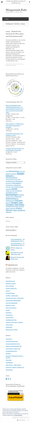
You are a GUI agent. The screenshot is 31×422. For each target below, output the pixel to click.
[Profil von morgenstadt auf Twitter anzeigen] (8, 379)
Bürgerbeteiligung (14, 171)
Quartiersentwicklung (10, 196)
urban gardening (19, 210)
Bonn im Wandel (10, 286)
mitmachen (8, 189)
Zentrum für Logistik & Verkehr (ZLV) (15, 367)
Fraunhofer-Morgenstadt (12, 341)
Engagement (14, 174)
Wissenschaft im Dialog (12, 329)
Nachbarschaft (18, 190)
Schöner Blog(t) (10, 317)
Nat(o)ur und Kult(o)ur (11, 308)
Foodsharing (9, 339)
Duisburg (8, 174)
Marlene (13, 257)
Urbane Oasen (9, 325)
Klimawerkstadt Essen (11, 351)
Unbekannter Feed (12, 265)
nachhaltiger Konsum (11, 192)
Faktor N (8, 291)
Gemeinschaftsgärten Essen (11, 179)
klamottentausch (9, 183)
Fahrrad (9, 175)
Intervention (19, 181)
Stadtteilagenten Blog (11, 320)
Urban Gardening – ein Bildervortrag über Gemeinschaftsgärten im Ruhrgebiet (15, 125)
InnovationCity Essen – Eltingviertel (15, 298)
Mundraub (8, 353)
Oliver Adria (9, 360)
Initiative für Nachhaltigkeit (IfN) (14, 346)
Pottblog (8, 310)
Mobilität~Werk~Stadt (10, 190)
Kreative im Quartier (18, 187)
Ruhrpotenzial (9, 315)
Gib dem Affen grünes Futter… (17, 253)
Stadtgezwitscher (10, 200)
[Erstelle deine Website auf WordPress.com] (15, 2)
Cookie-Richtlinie (18, 415)
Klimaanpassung (10, 185)
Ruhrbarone (8, 312)
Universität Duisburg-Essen (12, 206)
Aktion (7, 171)
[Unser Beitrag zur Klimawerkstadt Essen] (15, 97)
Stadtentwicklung (12, 198)
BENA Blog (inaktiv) (11, 283)
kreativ (12, 187)
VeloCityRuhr (9, 327)
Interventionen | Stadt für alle (13, 348)
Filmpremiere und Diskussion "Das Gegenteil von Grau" (14, 134)
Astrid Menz (14, 252)
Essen (20, 173)
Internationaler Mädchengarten (13, 300)
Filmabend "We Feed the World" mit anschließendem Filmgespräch (15, 149)
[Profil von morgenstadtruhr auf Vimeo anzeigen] (10, 379)
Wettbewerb (8, 212)
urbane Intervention (10, 208)
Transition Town (17, 202)
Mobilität (14, 189)
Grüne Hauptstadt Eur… (17, 239)
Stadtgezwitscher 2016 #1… (18, 241)
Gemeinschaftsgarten (11, 177)
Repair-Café (18, 196)
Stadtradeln (19, 200)
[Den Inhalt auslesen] (6, 265)
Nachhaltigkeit (11, 194)
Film (13, 176)
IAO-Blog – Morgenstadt (12, 295)
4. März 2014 (9, 64)
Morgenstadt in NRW (10, 65)
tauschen (8, 202)
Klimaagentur (17, 183)
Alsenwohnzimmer (10, 281)
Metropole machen (10, 305)
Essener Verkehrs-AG (11, 288)
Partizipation (21, 195)
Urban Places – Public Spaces (13, 365)
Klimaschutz (17, 185)
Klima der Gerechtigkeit (11, 303)
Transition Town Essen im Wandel (14, 322)
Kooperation (8, 187)
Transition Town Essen (15, 204)
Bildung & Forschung (18, 64)
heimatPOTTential (10, 293)
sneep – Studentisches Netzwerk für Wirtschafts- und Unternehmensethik (15, 33)
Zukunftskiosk (9, 370)
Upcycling (21, 206)
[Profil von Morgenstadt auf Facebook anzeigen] (6, 379)
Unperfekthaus (9, 362)
